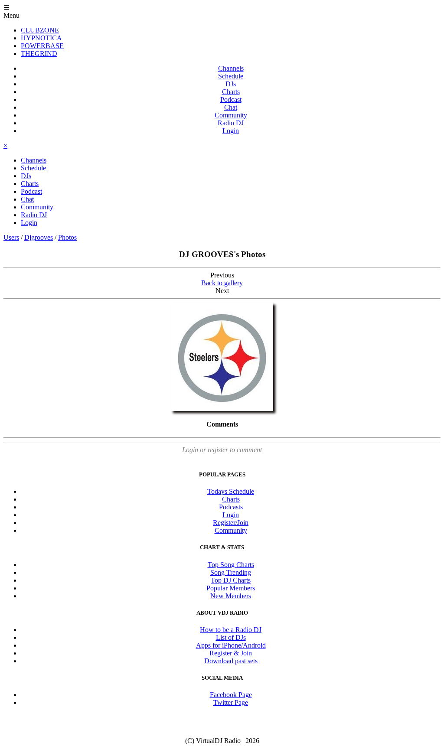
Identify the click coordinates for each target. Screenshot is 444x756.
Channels (231, 68)
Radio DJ (231, 123)
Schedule (230, 76)
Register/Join (230, 522)
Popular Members (230, 588)
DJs (230, 84)
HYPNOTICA (41, 38)
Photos (67, 237)
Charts (231, 91)
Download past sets (231, 661)
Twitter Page (230, 702)
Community (231, 115)
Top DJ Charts (231, 580)
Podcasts (231, 507)
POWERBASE (42, 45)
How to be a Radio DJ (230, 629)
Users (11, 237)
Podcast (231, 99)
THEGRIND (39, 53)
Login (230, 130)
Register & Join (230, 653)
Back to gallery (222, 283)
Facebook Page (231, 694)
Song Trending (230, 572)
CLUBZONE (40, 30)
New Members (230, 596)
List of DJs (231, 637)
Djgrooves (38, 237)
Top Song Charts (231, 564)
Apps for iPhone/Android (231, 645)
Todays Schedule (230, 491)
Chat (230, 107)
